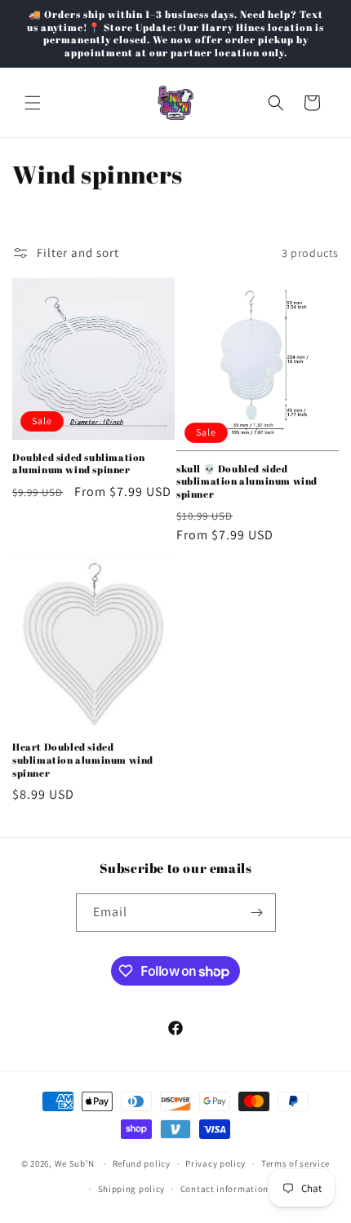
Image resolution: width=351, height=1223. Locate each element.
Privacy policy (215, 1163)
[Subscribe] (257, 912)
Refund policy (142, 1163)
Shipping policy (132, 1188)
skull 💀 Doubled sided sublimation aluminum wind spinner (247, 481)
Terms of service (295, 1163)
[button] (33, 103)
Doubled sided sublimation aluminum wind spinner (78, 463)
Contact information (224, 1188)
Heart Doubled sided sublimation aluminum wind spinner (82, 759)
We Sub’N (75, 1163)
